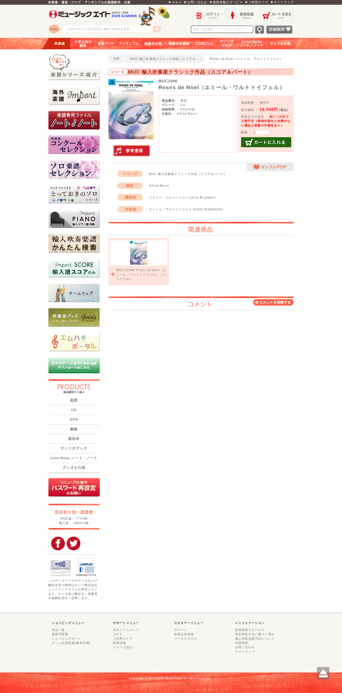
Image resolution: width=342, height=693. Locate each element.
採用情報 (241, 642)
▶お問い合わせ (195, 2)
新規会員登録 (184, 634)
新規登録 (243, 15)
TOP (116, 58)
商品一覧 (58, 629)
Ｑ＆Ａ (117, 634)
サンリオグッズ (227, 43)
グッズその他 (283, 43)
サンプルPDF (270, 167)
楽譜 (74, 400)
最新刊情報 (60, 634)
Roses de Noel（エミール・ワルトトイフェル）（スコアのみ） (141, 274)
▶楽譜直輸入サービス (226, 2)
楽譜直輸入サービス (250, 629)
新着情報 (119, 642)
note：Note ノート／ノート (252, 43)
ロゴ (111, 21)
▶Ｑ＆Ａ (175, 2)
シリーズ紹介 (123, 647)
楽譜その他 (153, 43)
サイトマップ (245, 651)
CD (74, 410)
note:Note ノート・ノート (74, 458)
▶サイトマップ (282, 2)
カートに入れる (266, 142)
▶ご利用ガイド (256, 2)
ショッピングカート (66, 638)
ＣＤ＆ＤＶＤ (204, 43)
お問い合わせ (245, 647)
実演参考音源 (131, 151)
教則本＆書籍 (179, 43)
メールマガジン (185, 638)
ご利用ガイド (123, 638)
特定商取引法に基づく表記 (255, 634)
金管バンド (105, 43)
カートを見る (277, 15)
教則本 (74, 439)
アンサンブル (128, 43)
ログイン (209, 15)
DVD (74, 419)
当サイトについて (126, 629)
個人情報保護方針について (255, 638)
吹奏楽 (56, 43)
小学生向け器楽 (83, 43)
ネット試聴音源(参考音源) (71, 642)
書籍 (74, 429)
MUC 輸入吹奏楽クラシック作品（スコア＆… (164, 58)
